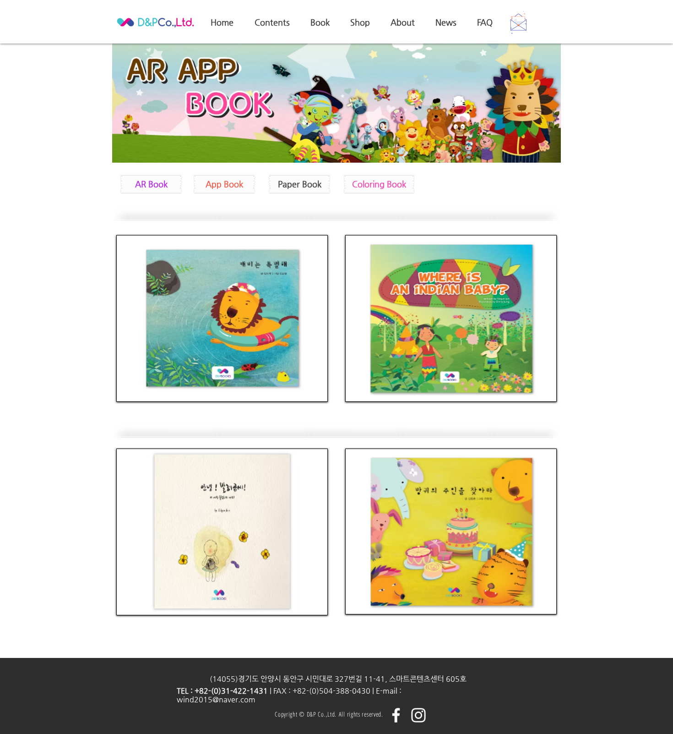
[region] (222, 318)
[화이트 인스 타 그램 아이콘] (418, 715)
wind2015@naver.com (216, 699)
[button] (518, 22)
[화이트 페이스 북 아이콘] (396, 715)
